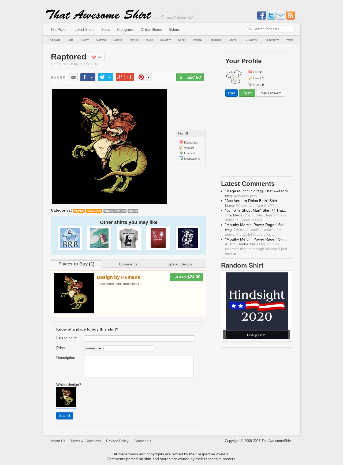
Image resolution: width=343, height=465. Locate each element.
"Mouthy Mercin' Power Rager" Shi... (256, 225)
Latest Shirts (84, 30)
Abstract (55, 39)
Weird (289, 39)
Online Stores (151, 30)
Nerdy (181, 39)
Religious (215, 39)
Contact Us (142, 441)
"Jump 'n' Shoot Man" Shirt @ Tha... (255, 210)
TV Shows (250, 39)
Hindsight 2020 (256, 335)
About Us (58, 441)
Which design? (68, 384)
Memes (117, 39)
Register (246, 93)
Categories (125, 30)
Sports (233, 39)
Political (197, 39)
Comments (128, 264)
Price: (61, 348)
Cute (70, 39)
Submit (174, 30)
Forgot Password (270, 93)
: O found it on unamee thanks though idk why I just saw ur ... (256, 249)
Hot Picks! (59, 30)
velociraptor (115, 210)
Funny (85, 39)
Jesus (132, 210)
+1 (127, 77)
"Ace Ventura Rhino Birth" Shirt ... (253, 200)
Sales (105, 30)
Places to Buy (73, 264)
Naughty (165, 39)
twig (74, 64)
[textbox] (271, 29)
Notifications (192, 158)
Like (99, 57)
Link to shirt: (66, 338)
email (73, 77)
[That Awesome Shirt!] (99, 18)
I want (257, 78)
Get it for (186, 277)
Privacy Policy (117, 441)
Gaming (101, 39)
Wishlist (189, 147)
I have (257, 84)
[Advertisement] (256, 139)
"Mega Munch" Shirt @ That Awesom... (258, 191)
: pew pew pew (241, 196)
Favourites (191, 142)
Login (231, 93)
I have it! (189, 153)
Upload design (179, 264)
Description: (66, 357)
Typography (271, 39)
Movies (134, 39)
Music (149, 39)
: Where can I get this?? (249, 205)
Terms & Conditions (85, 441)
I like (256, 71)
